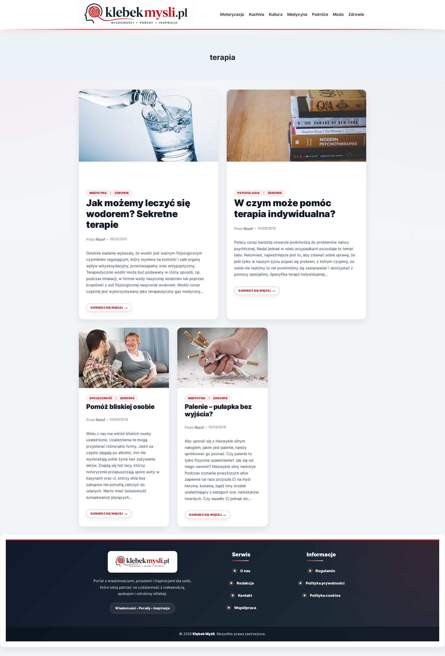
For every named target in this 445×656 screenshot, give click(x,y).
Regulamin (325, 570)
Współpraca (245, 607)
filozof (100, 239)
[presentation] (148, 136)
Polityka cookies (325, 595)
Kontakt (245, 595)
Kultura (276, 14)
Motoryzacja (232, 14)
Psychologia (248, 193)
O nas (245, 570)
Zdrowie (356, 14)
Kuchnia (256, 14)
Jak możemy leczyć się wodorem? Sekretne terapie (138, 213)
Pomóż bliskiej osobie (120, 407)
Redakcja (245, 583)
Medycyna (297, 14)
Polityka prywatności (325, 583)
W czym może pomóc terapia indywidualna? (285, 208)
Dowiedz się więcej (109, 309)
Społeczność (100, 398)
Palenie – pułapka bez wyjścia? (218, 410)
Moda (338, 14)
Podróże (320, 14)
